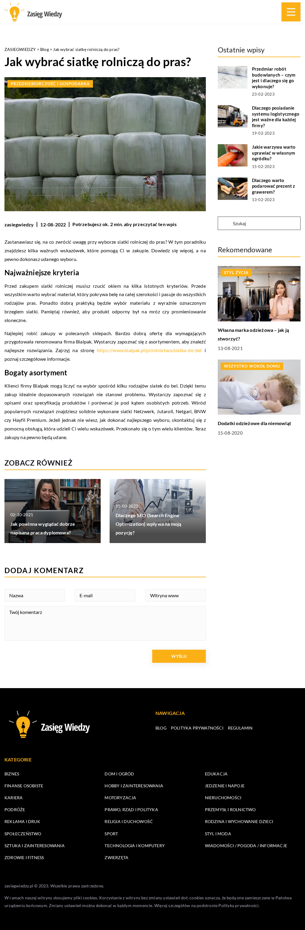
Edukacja (216, 773)
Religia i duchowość (129, 821)
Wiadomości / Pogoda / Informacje (246, 845)
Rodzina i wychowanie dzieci (239, 821)
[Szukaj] (225, 224)
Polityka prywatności (197, 727)
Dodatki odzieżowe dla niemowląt (254, 423)
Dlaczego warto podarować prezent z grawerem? (273, 186)
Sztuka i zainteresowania (34, 845)
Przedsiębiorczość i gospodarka (50, 83)
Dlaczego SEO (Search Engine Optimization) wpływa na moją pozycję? (148, 523)
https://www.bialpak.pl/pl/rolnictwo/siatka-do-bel (149, 350)
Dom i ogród (119, 773)
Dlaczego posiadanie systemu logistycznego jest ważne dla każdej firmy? (275, 116)
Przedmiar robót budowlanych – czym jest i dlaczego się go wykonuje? (274, 77)
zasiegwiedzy (19, 224)
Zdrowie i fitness (24, 857)
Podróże (14, 809)
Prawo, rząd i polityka (131, 809)
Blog (160, 727)
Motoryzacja (120, 797)
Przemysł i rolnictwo (230, 809)
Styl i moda (218, 833)
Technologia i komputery (135, 845)
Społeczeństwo (22, 833)
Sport (111, 833)
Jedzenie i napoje (225, 785)
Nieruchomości (223, 797)
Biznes (11, 773)
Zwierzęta (116, 857)
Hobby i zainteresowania (134, 785)
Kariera (13, 797)
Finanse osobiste (23, 785)
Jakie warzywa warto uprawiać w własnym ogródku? (274, 152)
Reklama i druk (22, 821)
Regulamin (240, 727)
